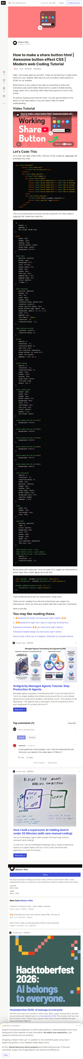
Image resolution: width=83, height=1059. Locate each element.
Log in (61, 3)
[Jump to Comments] (4, 81)
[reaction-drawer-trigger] (4, 73)
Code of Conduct (39, 763)
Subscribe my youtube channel (60, 636)
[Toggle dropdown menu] (76, 643)
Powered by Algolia (47, 3)
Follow (45, 875)
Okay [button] (6, 1055)
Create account (74, 3)
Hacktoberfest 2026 (48, 1016)
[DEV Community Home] (3, 3)
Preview (32, 737)
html (16, 69)
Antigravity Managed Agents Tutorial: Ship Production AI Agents (41, 687)
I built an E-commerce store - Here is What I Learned (29, 907)
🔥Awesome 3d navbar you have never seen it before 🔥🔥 (40, 618)
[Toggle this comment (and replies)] (15, 749)
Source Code (18, 636)
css (21, 69)
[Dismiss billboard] (80, 1025)
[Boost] (4, 96)
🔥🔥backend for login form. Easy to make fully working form (41, 623)
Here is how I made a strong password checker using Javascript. (34, 924)
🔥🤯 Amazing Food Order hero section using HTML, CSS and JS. (34, 916)
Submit (21, 737)
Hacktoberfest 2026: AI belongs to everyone (36, 1009)
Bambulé (22, 746)
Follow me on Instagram (35, 636)
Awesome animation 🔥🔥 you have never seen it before (39, 627)
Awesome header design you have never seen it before (38, 632)
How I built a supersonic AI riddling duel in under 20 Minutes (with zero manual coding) (42, 831)
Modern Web (23, 42)
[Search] (10, 3)
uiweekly (37, 69)
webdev (28, 69)
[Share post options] (4, 104)
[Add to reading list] (4, 89)
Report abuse (52, 763)
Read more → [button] (20, 710)
